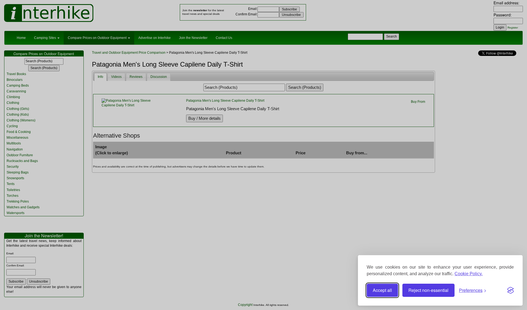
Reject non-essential (428, 290)
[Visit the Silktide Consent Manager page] (510, 290)
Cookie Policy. (469, 273)
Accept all (382, 290)
